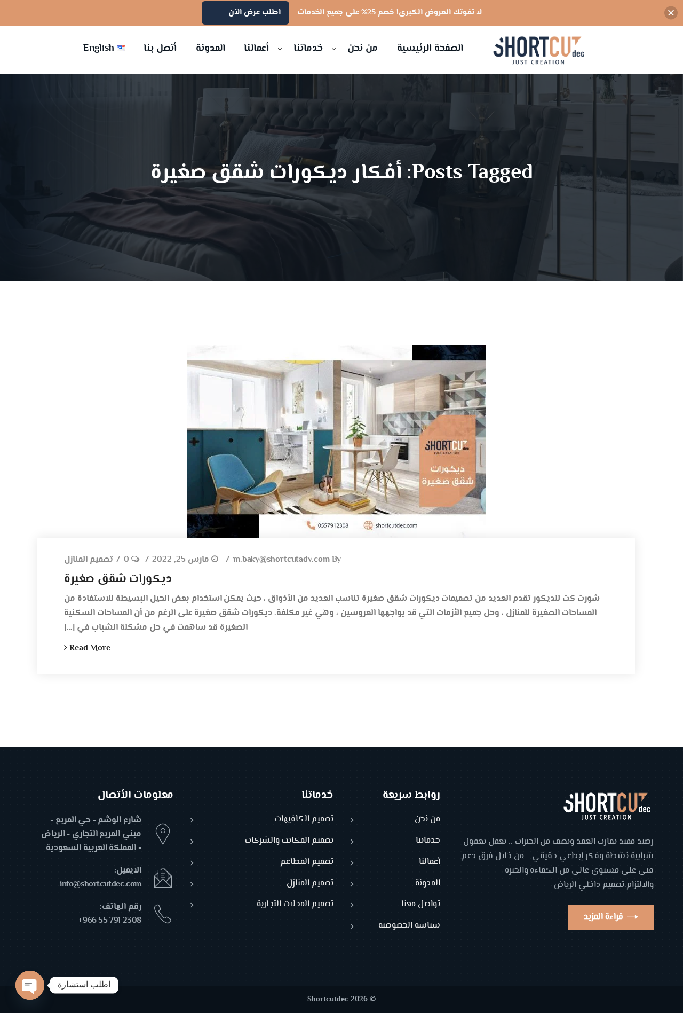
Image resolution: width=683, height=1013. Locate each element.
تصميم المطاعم (306, 863)
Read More (88, 648)
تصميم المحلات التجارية (295, 905)
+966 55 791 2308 (109, 921)
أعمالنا (429, 863)
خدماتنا (428, 841)
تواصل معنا (420, 905)
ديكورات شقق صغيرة (118, 579)
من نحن (427, 820)
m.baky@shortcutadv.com (281, 560)
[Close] (671, 13)
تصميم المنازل (88, 560)
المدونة (427, 884)
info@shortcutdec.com (100, 884)
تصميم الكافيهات (304, 820)
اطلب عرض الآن (254, 12)
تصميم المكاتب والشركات (289, 841)
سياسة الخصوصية (409, 926)
